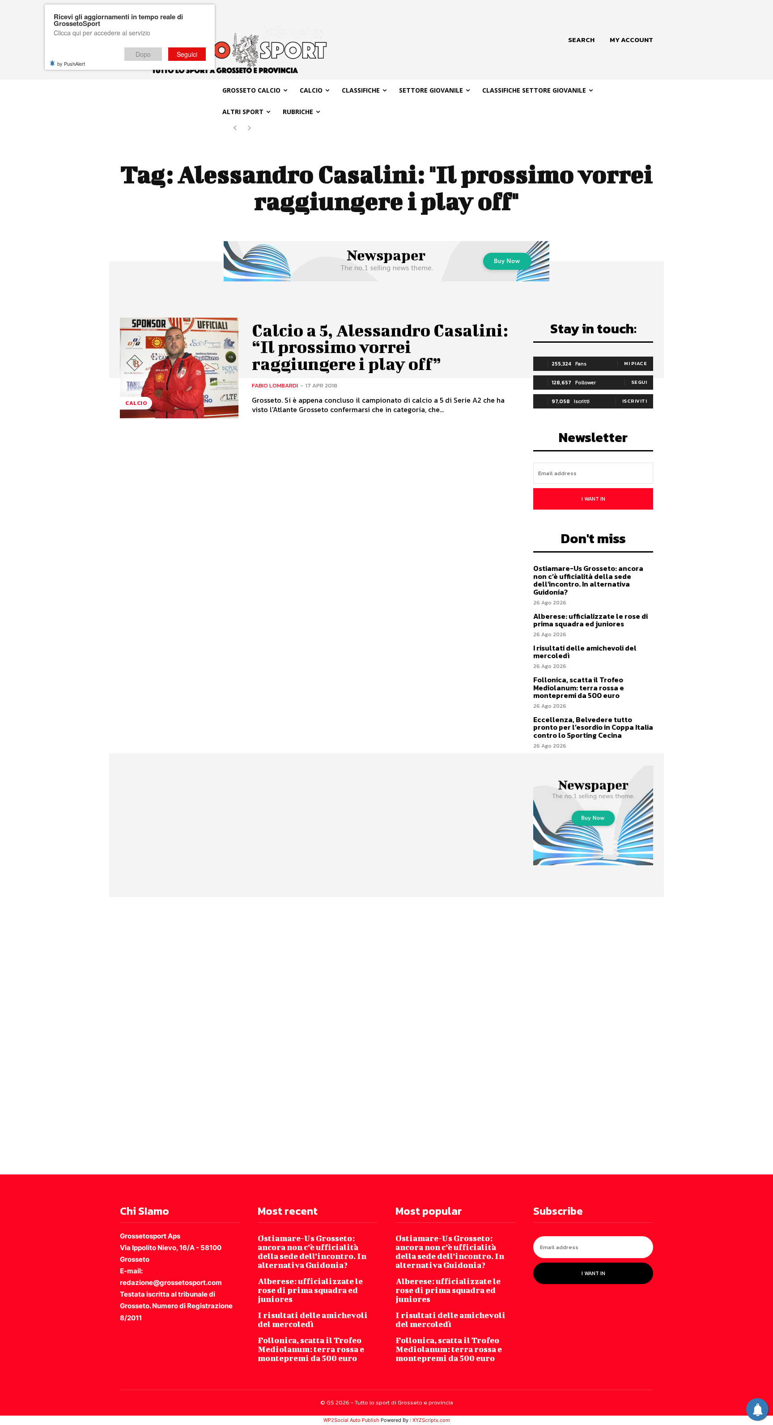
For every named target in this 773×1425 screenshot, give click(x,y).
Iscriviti (634, 400)
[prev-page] (235, 128)
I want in (593, 499)
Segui (639, 382)
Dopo (143, 54)
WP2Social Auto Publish (351, 1420)
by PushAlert (71, 63)
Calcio (136, 403)
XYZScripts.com (431, 1420)
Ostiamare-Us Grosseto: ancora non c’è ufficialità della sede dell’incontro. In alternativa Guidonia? (588, 580)
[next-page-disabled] (249, 128)
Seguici (187, 54)
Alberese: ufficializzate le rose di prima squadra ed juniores (590, 620)
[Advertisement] (268, 1035)
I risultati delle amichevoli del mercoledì (585, 651)
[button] (581, 40)
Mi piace (635, 363)
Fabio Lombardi (275, 385)
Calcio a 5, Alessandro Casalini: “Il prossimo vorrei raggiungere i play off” (380, 347)
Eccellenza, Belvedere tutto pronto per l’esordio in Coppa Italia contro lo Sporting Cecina (593, 727)
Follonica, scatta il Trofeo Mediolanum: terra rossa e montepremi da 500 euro (578, 687)
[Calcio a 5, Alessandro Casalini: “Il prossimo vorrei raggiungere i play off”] (179, 368)
